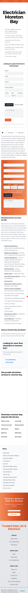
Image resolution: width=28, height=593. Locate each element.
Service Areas (7, 488)
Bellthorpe (18, 432)
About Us (14, 569)
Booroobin (18, 436)
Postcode (20, 93)
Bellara (17, 429)
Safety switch (8, 273)
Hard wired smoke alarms (12, 276)
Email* (6, 76)
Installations (6, 461)
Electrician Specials (8, 485)
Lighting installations (10, 257)
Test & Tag (6, 474)
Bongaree (4, 436)
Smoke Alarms (7, 472)
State (12, 93)
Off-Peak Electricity (9, 482)
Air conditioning (9, 318)
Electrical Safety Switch (10, 466)
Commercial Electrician (10, 477)
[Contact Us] (14, 511)
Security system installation (12, 288)
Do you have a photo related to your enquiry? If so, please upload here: (14, 100)
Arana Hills (18, 421)
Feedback (14, 578)
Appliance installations (11, 253)
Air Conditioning (11, 359)
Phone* (7, 82)
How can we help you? (11, 107)
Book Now (14, 514)
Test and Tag (8, 281)
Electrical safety (9, 269)
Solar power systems (10, 314)
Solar (14, 554)
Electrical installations (11, 246)
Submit (8, 120)
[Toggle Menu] (27, 296)
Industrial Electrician (9, 480)
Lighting (5, 463)
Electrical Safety (8, 458)
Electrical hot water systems (13, 284)
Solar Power (9, 362)
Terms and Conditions (14, 581)
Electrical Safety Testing (10, 469)
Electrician (6, 453)
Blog (14, 572)
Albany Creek (5, 421)
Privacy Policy (14, 584)
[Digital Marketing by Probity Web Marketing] (23, 591)
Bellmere (4, 432)
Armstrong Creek (6, 425)
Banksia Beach (19, 425)
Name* (6, 70)
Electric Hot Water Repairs (11, 455)
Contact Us (14, 575)
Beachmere (4, 429)
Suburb (7, 93)
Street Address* (9, 87)
